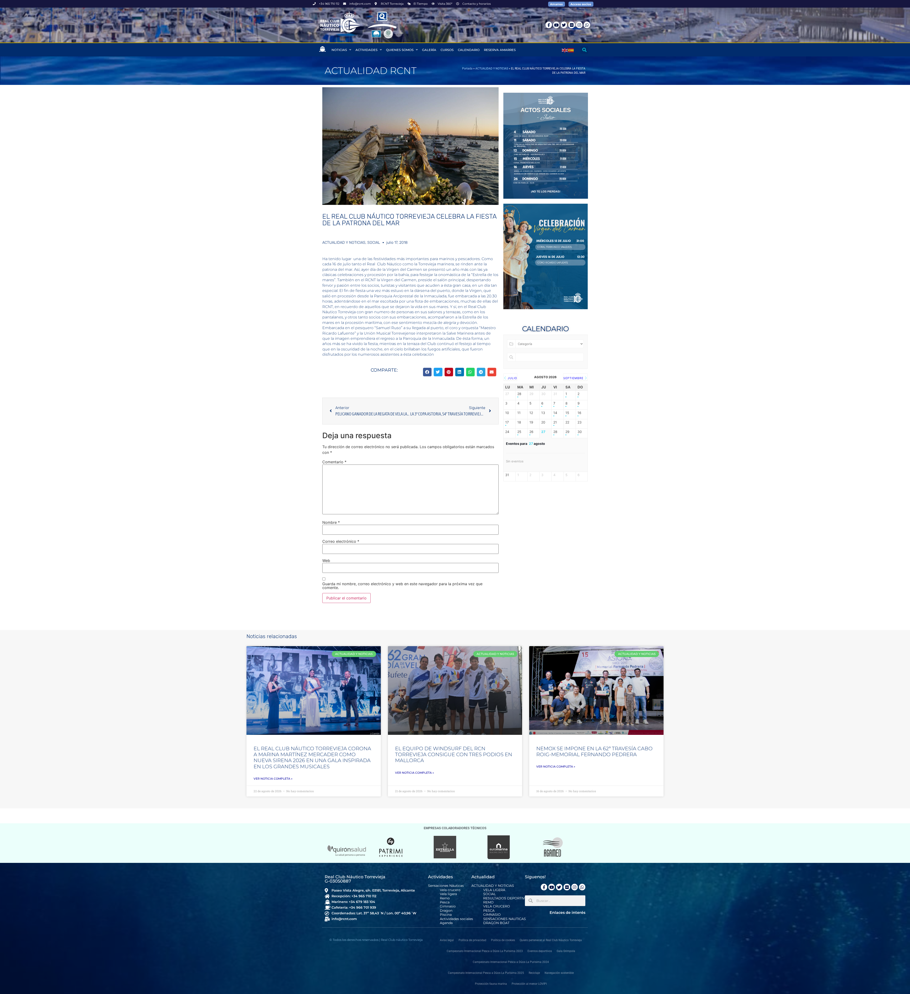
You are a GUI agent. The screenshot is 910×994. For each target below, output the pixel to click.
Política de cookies (503, 940)
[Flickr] (571, 25)
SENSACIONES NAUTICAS (504, 919)
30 (580, 432)
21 (555, 422)
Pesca (445, 902)
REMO (488, 902)
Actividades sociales (456, 919)
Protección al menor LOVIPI (529, 983)
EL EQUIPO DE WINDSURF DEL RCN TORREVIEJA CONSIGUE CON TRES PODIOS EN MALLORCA (453, 754)
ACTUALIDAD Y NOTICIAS (491, 68)
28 (519, 394)
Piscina (446, 915)
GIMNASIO (492, 915)
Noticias (339, 50)
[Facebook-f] (549, 25)
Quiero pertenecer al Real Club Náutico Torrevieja (551, 940)
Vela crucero (450, 890)
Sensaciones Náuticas (446, 886)
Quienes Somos (400, 50)
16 (579, 413)
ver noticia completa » (273, 778)
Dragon (446, 911)
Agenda (446, 923)
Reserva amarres (500, 50)
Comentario (334, 462)
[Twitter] (564, 25)
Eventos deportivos (540, 951)
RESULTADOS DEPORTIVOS (506, 898)
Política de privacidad (472, 940)
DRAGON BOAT (496, 923)
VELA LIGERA (494, 890)
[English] (565, 49)
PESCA (489, 911)
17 (507, 422)
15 (567, 413)
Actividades (366, 50)
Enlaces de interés (567, 912)
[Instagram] (579, 25)
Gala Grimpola (566, 951)
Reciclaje (534, 973)
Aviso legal (447, 940)
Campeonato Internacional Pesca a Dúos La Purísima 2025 (486, 973)
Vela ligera (448, 894)
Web (326, 560)
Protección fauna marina (491, 983)
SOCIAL (373, 242)
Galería (429, 50)
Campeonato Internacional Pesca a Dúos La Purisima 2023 (485, 951)
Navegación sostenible (559, 973)
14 (555, 413)
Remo (445, 898)
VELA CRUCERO (496, 906)
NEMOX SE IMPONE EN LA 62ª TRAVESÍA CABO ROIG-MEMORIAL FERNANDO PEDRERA (594, 751)
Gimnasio (448, 906)
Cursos (447, 50)
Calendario (469, 50)
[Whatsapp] (587, 25)
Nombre (331, 522)
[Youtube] (556, 25)
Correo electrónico (340, 541)
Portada (467, 68)
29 (567, 432)
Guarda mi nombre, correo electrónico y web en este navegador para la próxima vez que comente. (402, 585)
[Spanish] (571, 49)
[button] (584, 50)
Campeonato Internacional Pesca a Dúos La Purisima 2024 (511, 962)
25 (519, 432)
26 (531, 432)
